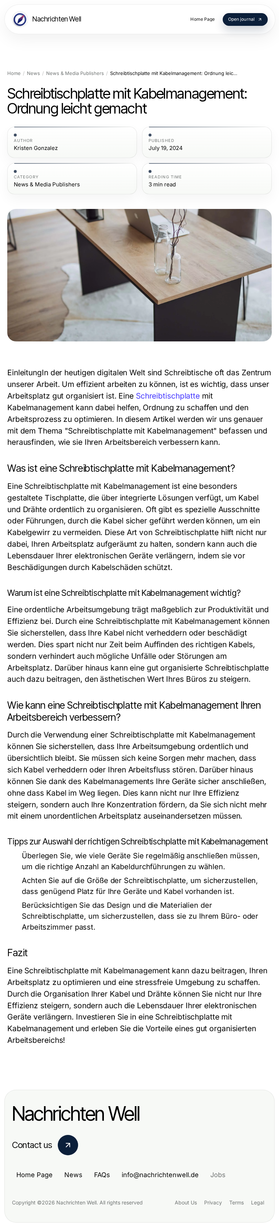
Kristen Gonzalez (36, 148)
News (33, 73)
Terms (236, 1202)
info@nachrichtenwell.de (160, 1175)
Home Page (34, 1175)
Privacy (213, 1202)
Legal (257, 1202)
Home (14, 73)
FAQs (102, 1175)
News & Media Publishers (75, 73)
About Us (186, 1202)
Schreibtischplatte (168, 395)
